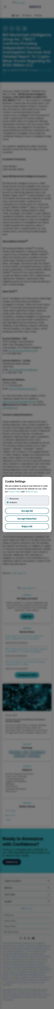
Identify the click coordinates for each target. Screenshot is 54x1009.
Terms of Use (31, 491)
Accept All (27, 511)
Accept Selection (27, 518)
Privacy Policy (14, 491)
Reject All (27, 526)
